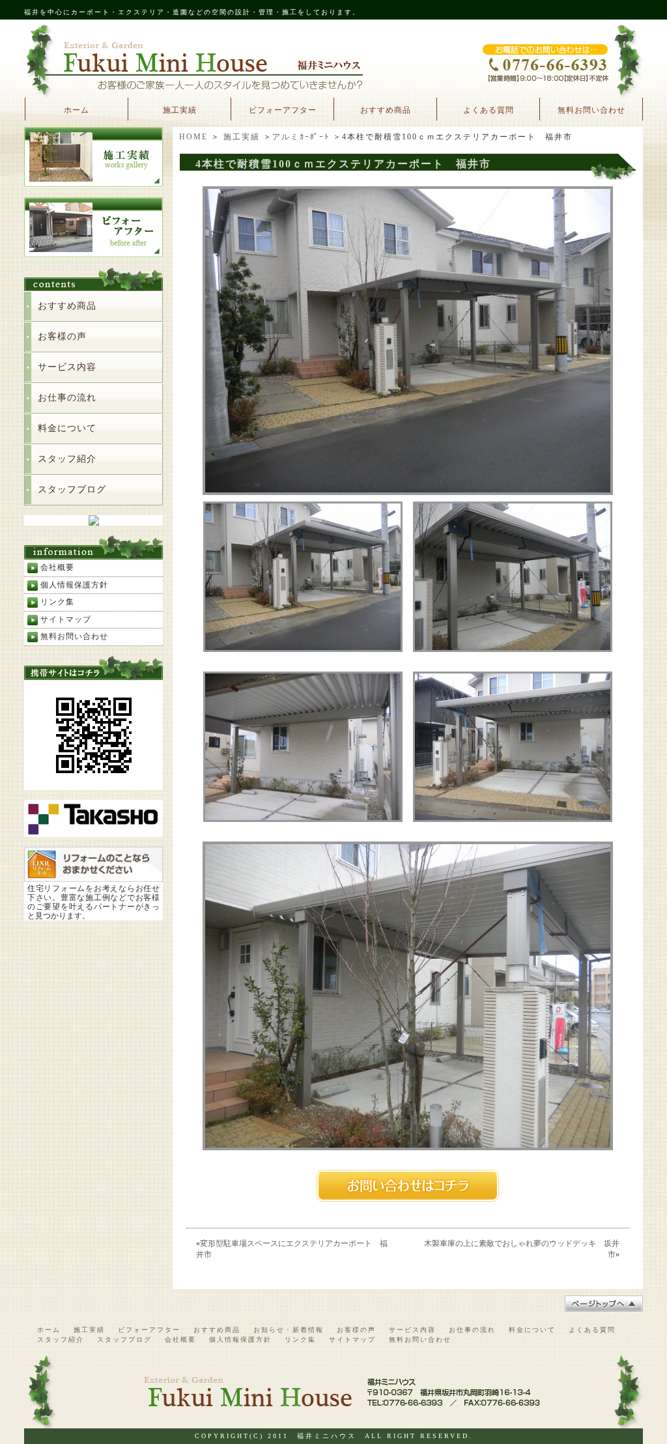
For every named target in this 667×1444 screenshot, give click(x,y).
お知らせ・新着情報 (288, 1329)
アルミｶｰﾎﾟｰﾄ (301, 136)
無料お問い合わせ (591, 110)
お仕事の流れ (67, 398)
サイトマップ (65, 619)
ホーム (76, 110)
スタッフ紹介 (67, 459)
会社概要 (57, 567)
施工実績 (180, 110)
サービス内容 (67, 367)
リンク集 (57, 601)
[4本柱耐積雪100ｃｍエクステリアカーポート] (408, 490)
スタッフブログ (72, 489)
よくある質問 (488, 110)
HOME (193, 136)
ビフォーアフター (283, 110)
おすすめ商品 (385, 110)
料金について (67, 428)
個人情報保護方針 (74, 584)
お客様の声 (62, 336)
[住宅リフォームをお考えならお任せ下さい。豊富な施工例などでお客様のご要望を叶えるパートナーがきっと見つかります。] (93, 876)
